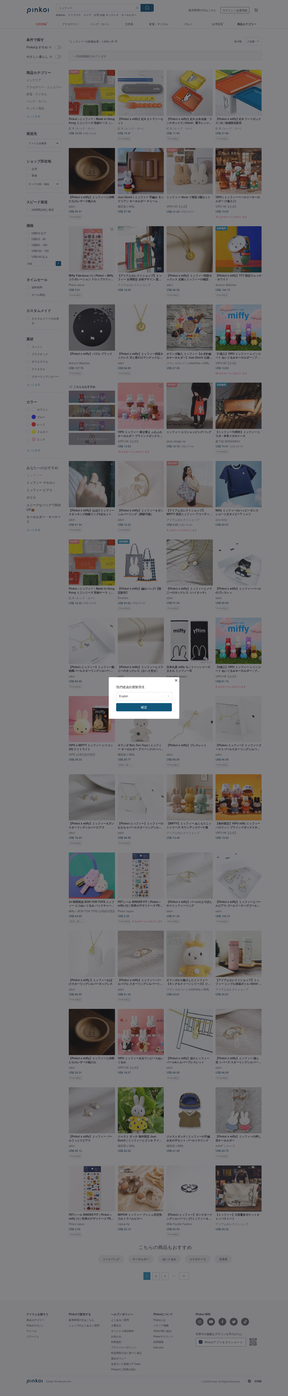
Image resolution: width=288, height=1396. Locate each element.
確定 (144, 707)
